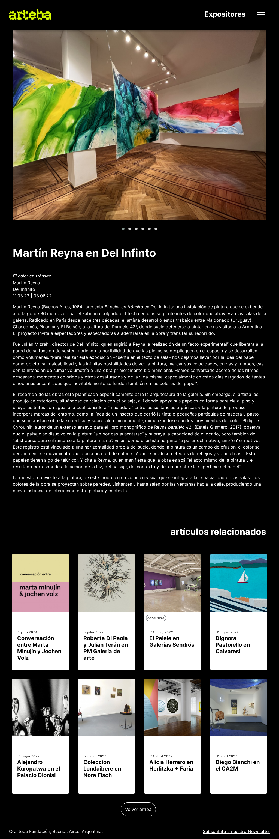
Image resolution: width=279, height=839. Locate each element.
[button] (123, 229)
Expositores (225, 14)
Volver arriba (138, 809)
